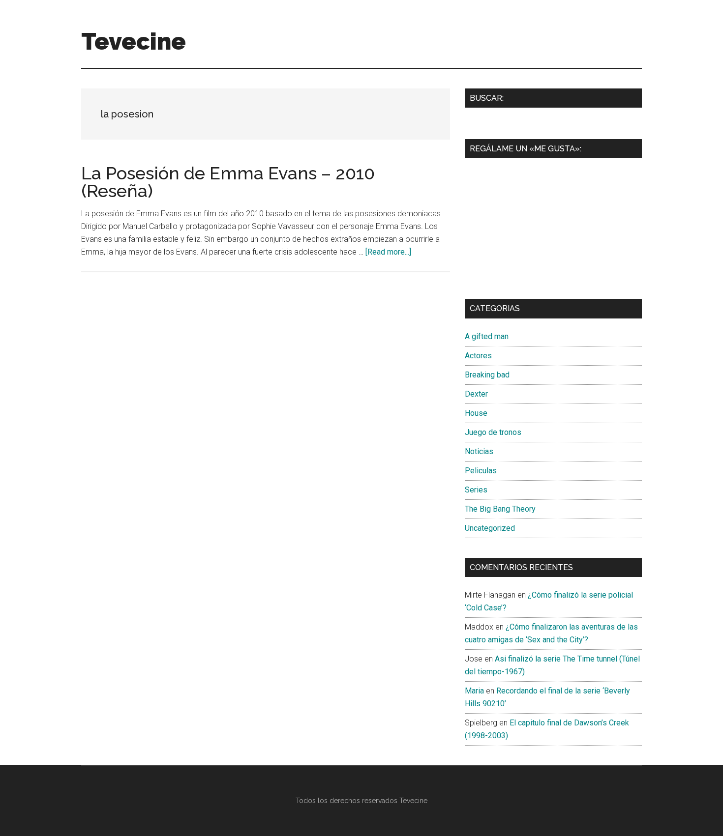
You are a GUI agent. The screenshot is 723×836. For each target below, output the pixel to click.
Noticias (479, 451)
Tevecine (133, 41)
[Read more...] (388, 252)
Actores (478, 355)
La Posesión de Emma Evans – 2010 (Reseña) (228, 182)
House (476, 413)
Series (476, 489)
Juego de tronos (493, 432)
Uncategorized (490, 528)
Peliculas (481, 470)
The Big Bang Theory (500, 509)
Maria (474, 690)
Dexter (476, 394)
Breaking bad (487, 374)
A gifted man (487, 336)
